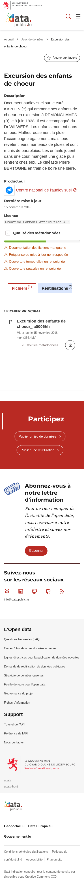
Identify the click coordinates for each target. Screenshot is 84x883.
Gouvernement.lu (17, 836)
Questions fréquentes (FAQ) (22, 639)
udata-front (11, 786)
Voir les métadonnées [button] (42, 345)
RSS (62, 591)
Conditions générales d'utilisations (26, 851)
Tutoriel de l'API (14, 724)
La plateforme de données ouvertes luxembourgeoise (54, 20)
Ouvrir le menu (78, 16)
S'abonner (36, 550)
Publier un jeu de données (37, 436)
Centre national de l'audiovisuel (44, 190)
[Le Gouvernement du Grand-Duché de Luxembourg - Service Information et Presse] (41, 764)
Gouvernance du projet (18, 693)
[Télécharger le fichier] (70, 345)
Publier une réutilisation (37, 450)
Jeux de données (32, 39)
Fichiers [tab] (21, 287)
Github (48, 591)
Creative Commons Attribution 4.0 (37, 222)
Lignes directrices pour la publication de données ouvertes (41, 657)
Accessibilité (34, 859)
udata (7, 780)
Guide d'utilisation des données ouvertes (30, 648)
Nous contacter (14, 742)
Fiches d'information (17, 702)
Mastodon (34, 591)
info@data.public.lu (16, 599)
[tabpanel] (42, 341)
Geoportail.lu (14, 826)
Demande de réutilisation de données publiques (34, 666)
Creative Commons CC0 (40, 876)
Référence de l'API (16, 733)
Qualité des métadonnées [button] (8, 233)
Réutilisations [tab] (56, 287)
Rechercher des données (68, 16)
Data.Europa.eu (40, 826)
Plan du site (54, 859)
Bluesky (7, 591)
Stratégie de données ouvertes (24, 675)
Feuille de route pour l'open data (24, 684)
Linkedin (21, 591)
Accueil (9, 39)
